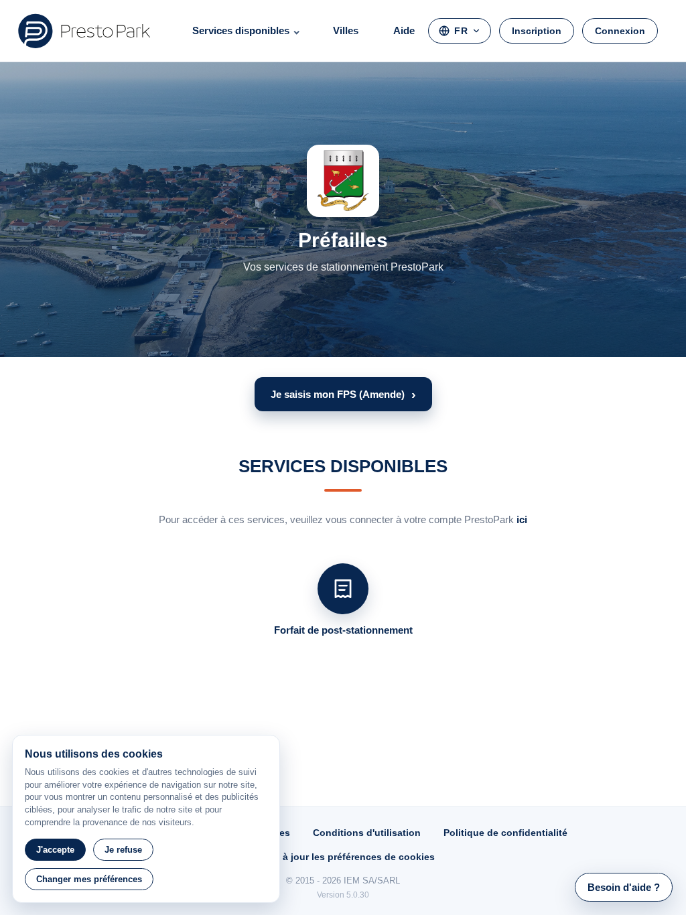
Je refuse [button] (123, 850)
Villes (345, 30)
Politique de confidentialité (505, 832)
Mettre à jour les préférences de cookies (343, 856)
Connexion (620, 30)
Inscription (536, 30)
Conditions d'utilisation (367, 832)
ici (522, 519)
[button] (343, 394)
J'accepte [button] (55, 850)
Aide (404, 30)
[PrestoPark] (84, 30)
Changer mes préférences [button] (89, 879)
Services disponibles (240, 30)
